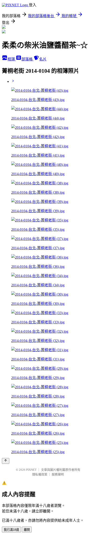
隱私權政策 (39, 474)
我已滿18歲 (11, 529)
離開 (27, 529)
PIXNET (31, 469)
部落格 (27, 59)
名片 (43, 59)
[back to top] (5, 461)
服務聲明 (58, 474)
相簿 (11, 59)
